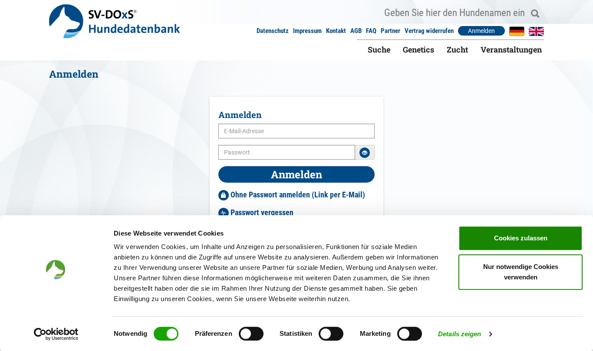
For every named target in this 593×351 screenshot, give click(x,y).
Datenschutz (273, 31)
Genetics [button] (418, 49)
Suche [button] (379, 49)
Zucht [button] (457, 49)
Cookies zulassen (520, 238)
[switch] (251, 334)
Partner (390, 31)
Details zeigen (459, 334)
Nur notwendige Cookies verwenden (520, 272)
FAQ (371, 31)
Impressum (307, 31)
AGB (356, 31)
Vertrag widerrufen (429, 31)
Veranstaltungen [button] (511, 49)
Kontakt (336, 31)
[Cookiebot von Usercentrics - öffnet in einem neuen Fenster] (56, 334)
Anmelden (481, 30)
